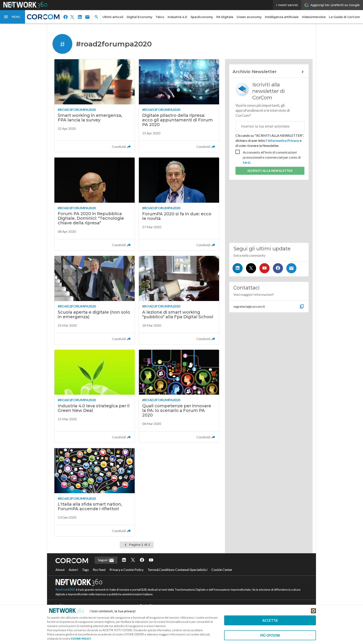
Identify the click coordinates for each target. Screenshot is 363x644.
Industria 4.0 (177, 17)
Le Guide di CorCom (344, 17)
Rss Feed (99, 570)
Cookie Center (221, 570)
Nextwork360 (65, 589)
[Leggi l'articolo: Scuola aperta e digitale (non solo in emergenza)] (94, 300)
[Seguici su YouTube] (264, 268)
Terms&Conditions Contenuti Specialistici (177, 570)
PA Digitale (224, 17)
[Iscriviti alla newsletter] (291, 268)
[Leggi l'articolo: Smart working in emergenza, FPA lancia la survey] (94, 105)
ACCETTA (270, 620)
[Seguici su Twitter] (251, 268)
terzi (246, 162)
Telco (160, 17)
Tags (85, 570)
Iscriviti (270, 170)
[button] (12, 17)
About (60, 570)
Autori (73, 570)
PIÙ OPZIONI (270, 635)
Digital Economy (139, 17)
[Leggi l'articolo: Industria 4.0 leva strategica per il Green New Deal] (94, 396)
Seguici (103, 560)
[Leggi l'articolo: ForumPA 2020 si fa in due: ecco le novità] (179, 204)
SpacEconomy (202, 17)
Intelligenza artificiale (282, 17)
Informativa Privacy (283, 140)
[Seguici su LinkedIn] (238, 268)
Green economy (249, 17)
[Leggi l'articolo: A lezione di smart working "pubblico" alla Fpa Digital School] (179, 300)
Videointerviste (314, 17)
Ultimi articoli (113, 17)
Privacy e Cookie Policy (126, 570)
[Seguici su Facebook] (278, 268)
